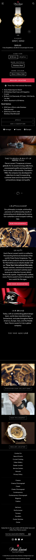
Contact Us (18, 453)
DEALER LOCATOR (18, 447)
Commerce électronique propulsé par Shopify (18, 558)
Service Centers (18, 468)
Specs (18, 120)
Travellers (18, 516)
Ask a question (18, 124)
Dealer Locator (18, 80)
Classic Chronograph (18, 489)
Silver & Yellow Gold (18, 74)
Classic (18, 486)
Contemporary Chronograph (18, 495)
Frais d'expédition (8, 47)
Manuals (18, 471)
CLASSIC (18, 38)
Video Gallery (18, 462)
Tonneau (18, 513)
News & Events (18, 456)
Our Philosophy (18, 223)
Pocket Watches (18, 519)
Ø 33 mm (13, 57)
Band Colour (18, 70)
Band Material (18, 62)
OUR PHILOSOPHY (18, 418)
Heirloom (18, 507)
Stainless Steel (18, 65)
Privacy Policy (18, 474)
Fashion (18, 501)
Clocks (18, 522)
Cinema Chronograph (18, 483)
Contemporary (18, 492)
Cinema (18, 480)
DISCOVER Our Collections (18, 388)
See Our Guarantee (18, 284)
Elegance (18, 498)
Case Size (18, 53)
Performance (18, 510)
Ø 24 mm (23, 57)
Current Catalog (18, 459)
